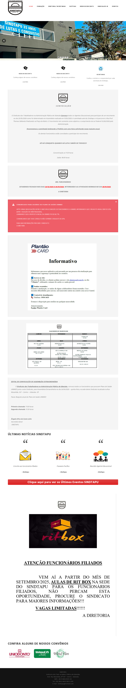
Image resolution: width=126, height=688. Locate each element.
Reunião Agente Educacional (100, 466)
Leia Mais (25, 82)
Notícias (72, 6)
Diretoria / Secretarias (57, 6)
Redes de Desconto (87, 6)
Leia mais (100, 85)
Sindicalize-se (103, 6)
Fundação (40, 6)
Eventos (115, 6)
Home (31, 6)
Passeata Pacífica (63, 466)
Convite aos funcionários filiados (25, 466)
